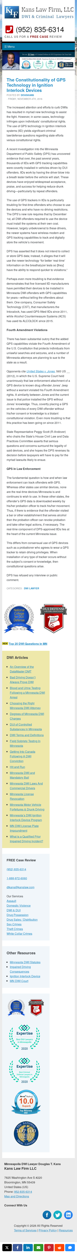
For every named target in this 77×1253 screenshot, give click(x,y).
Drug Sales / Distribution (22, 919)
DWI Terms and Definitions (27, 735)
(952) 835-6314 (40, 29)
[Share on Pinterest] (49, 1247)
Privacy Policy (48, 1230)
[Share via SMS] (70, 1247)
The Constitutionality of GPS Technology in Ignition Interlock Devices (36, 85)
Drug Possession (17, 915)
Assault (11, 901)
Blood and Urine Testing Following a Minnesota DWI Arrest (27, 692)
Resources (66, 1230)
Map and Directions (16, 1196)
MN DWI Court (19, 981)
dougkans (27, 95)
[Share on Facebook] (17, 1247)
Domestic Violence (19, 905)
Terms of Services (25, 1230)
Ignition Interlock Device (25, 976)
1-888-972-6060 (17, 878)
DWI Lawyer (31, 588)
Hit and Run (17, 767)
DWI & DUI (14, 910)
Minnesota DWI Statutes (25, 962)
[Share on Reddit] (59, 1247)
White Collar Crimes (19, 933)
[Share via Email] (38, 1247)
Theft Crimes (15, 929)
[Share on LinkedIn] (28, 1247)
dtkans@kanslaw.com (20, 887)
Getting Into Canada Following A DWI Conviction (22, 756)
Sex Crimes (14, 924)
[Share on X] (7, 1247)
